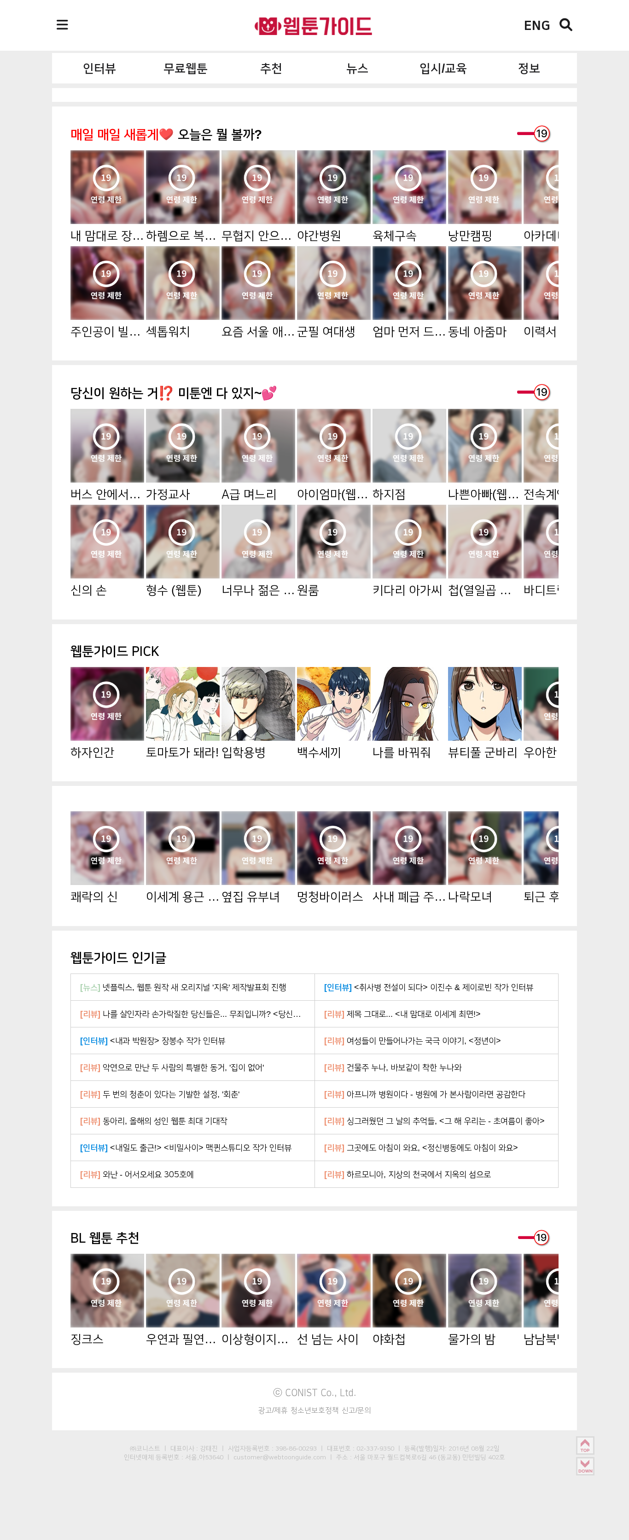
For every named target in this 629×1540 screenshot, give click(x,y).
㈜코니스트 (145, 1448)
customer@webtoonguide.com (279, 1457)
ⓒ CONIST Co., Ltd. (314, 1392)
